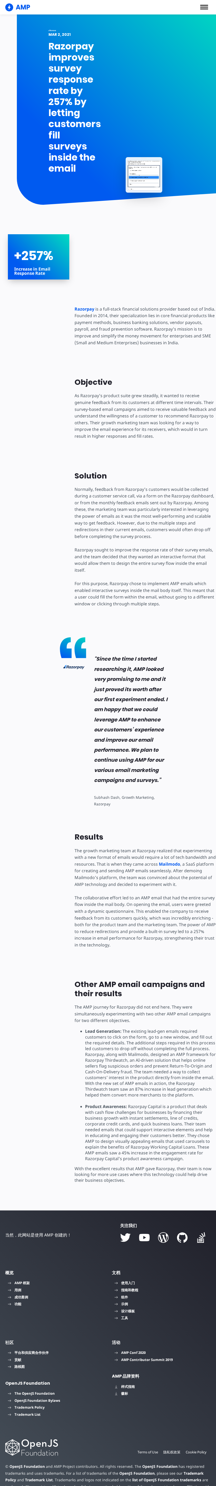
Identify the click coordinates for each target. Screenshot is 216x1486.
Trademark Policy (29, 1407)
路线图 (19, 1366)
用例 (17, 1290)
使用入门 (128, 1282)
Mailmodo (169, 864)
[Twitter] (125, 1237)
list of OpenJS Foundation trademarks (166, 1479)
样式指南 (128, 1386)
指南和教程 (129, 1290)
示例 (124, 1304)
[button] (204, 7)
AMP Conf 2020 (133, 1352)
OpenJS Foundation (27, 1466)
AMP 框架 (22, 1282)
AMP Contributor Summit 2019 (147, 1359)
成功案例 (21, 1297)
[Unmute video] (143, 176)
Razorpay (84, 309)
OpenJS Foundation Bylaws (37, 1400)
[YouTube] (144, 1237)
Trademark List (27, 1414)
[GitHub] (182, 1237)
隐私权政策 (171, 1452)
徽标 (124, 1393)
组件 (124, 1297)
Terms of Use (148, 1452)
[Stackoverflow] (201, 1237)
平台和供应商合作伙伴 (31, 1352)
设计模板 (128, 1311)
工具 (124, 1317)
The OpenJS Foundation (34, 1393)
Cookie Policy (196, 1452)
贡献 (17, 1359)
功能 (17, 1304)
